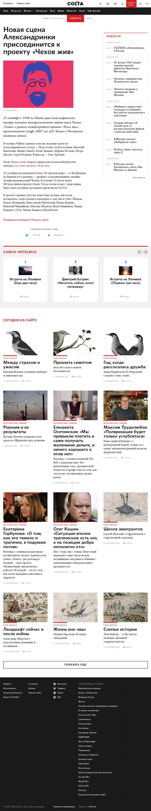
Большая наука (85, 759)
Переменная (84, 750)
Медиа (61, 11)
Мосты (81, 702)
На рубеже (83, 728)
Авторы (31, 688)
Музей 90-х (83, 781)
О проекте (8, 4)
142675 (28, 381)
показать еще (75, 664)
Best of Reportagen (87, 742)
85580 (27, 583)
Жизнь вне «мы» (69, 629)
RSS (59, 697)
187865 (26, 297)
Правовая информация (64, 807)
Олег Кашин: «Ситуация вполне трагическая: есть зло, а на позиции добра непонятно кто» (75, 538)
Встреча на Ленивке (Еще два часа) (25, 281)
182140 (76, 297)
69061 (78, 643)
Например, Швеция (87, 733)
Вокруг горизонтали (87, 693)
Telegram (61, 688)
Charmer (92, 807)
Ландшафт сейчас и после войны (23, 631)
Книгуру (82, 790)
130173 (128, 381)
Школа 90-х (83, 786)
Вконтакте (62, 684)
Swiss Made (83, 764)
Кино (5, 11)
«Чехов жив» (11, 110)
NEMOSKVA (83, 737)
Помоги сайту (23, 4)
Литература (41, 11)
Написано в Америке (88, 755)
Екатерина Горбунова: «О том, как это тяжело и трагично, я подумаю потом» (24, 538)
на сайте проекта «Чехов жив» (32, 166)
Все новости (139, 178)
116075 (128, 458)
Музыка (27, 11)
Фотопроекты (9, 688)
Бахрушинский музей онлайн (92, 795)
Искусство (16, 11)
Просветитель (84, 724)
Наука (82, 11)
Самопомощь (84, 719)
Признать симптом (72, 362)
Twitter (60, 693)
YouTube (62, 188)
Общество (71, 11)
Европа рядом (85, 746)
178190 (126, 297)
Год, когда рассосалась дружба (125, 364)
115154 (78, 572)
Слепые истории (120, 629)
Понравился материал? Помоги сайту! (25, 220)
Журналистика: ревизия (15, 423)
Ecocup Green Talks (87, 715)
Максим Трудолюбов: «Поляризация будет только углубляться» (126, 432)
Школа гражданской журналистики (95, 773)
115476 (78, 376)
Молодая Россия (86, 697)
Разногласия (84, 768)
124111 (77, 483)
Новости (75, 18)
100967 (27, 446)
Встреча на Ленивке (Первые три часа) (125, 281)
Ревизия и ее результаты (16, 429)
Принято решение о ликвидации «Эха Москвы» (126, 92)
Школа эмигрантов (123, 529)
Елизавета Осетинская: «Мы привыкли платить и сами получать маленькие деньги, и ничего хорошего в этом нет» (74, 440)
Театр (52, 11)
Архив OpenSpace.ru (12, 693)
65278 (129, 647)
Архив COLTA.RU (11, 697)
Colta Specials (94, 11)
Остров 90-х (84, 777)
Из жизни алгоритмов (88, 711)
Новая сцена (18, 162)
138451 (129, 543)
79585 (28, 651)
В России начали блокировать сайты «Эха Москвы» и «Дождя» (128, 167)
